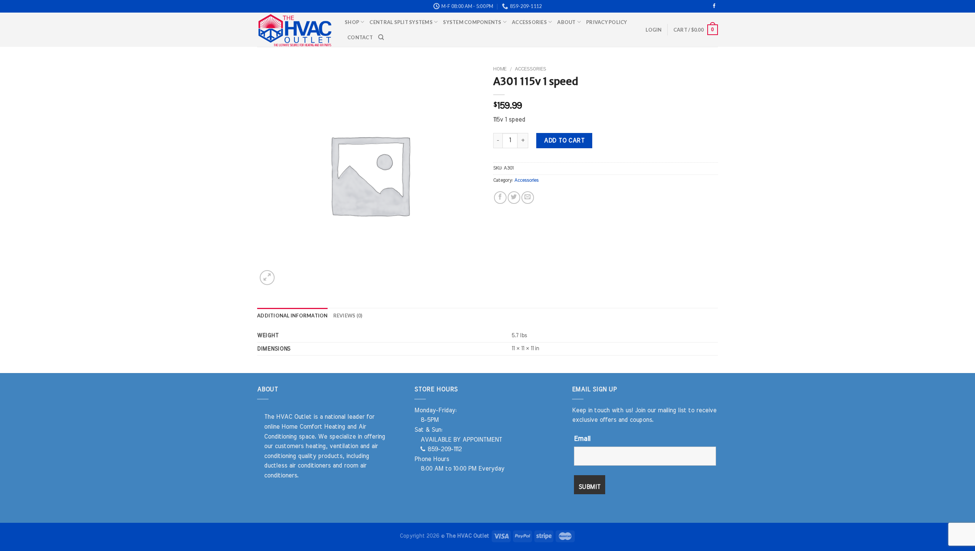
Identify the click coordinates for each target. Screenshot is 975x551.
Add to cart (564, 141)
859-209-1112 (443, 449)
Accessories (529, 22)
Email (582, 439)
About (566, 22)
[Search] (381, 37)
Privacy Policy (606, 22)
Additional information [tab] (292, 315)
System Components (472, 22)
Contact (360, 37)
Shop (352, 22)
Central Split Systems (400, 22)
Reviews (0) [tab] (348, 315)
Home (500, 69)
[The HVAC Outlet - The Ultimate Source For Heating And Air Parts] (295, 30)
